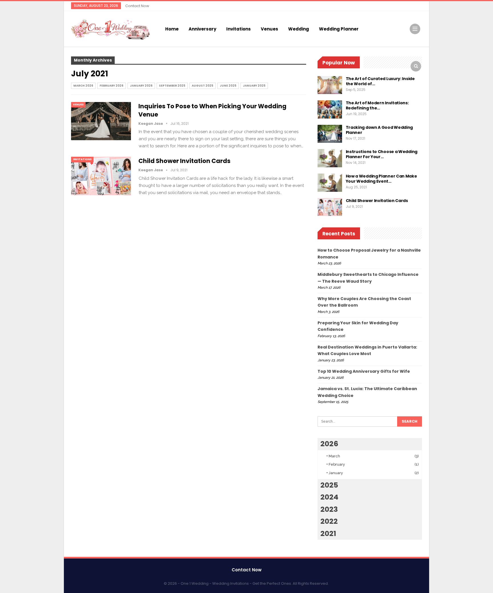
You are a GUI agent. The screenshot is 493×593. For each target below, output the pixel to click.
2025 (329, 485)
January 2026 (141, 85)
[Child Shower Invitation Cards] (101, 176)
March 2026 (83, 85)
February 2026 (112, 85)
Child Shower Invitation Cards (185, 161)
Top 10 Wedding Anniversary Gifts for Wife (364, 371)
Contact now (137, 6)
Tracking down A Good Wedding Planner (379, 130)
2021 (328, 534)
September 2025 (172, 85)
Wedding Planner (339, 29)
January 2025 (254, 85)
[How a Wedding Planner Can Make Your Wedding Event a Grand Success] (330, 183)
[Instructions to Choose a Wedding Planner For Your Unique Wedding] (330, 158)
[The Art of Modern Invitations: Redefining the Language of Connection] (330, 109)
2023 (329, 509)
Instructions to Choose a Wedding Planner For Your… (381, 154)
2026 (329, 444)
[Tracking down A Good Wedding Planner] (330, 134)
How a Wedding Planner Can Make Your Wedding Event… (381, 178)
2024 (329, 497)
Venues (269, 29)
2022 (329, 521)
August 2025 (202, 85)
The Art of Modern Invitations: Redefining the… (377, 105)
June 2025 (228, 85)
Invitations (238, 29)
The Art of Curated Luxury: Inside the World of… (380, 81)
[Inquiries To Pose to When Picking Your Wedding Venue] (101, 121)
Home (172, 29)
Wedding (298, 29)
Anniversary (202, 29)
